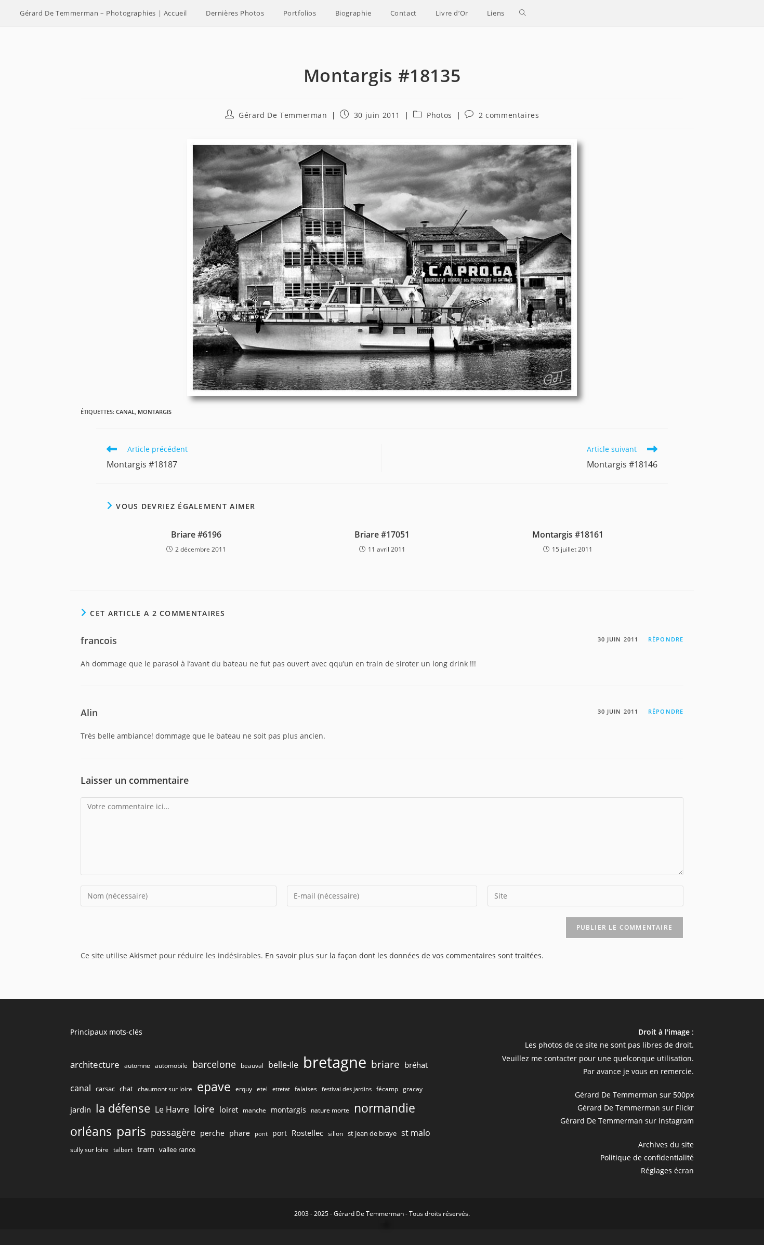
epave (214, 1087)
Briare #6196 (196, 534)
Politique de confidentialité (647, 1157)
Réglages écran (667, 1170)
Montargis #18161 (567, 534)
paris (131, 1131)
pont (261, 1133)
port (279, 1133)
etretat (281, 1089)
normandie (384, 1108)
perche (212, 1133)
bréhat (416, 1065)
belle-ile (283, 1064)
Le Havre (172, 1109)
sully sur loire (89, 1150)
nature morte (330, 1110)
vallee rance (177, 1149)
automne (137, 1065)
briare (385, 1063)
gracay (413, 1089)
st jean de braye (372, 1133)
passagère (173, 1132)
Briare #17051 (382, 534)
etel (262, 1089)
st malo (415, 1133)
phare (239, 1133)
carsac (105, 1088)
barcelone (214, 1064)
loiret (228, 1109)
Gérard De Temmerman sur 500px (634, 1095)
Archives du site (666, 1144)
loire (204, 1109)
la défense (123, 1108)
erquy (243, 1089)
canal (125, 412)
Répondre (665, 639)
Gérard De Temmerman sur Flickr (635, 1108)
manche (254, 1110)
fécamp (387, 1089)
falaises (306, 1089)
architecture (95, 1064)
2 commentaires (509, 115)
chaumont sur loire (165, 1089)
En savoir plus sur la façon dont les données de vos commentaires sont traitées (403, 955)
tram (145, 1149)
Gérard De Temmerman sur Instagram (627, 1121)
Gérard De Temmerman (283, 115)
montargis (155, 412)
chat (126, 1088)
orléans (91, 1131)
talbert (123, 1149)
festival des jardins (347, 1089)
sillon (335, 1133)
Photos (439, 115)
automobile (171, 1065)
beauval (252, 1065)
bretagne (334, 1062)
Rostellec (307, 1133)
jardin (80, 1109)
